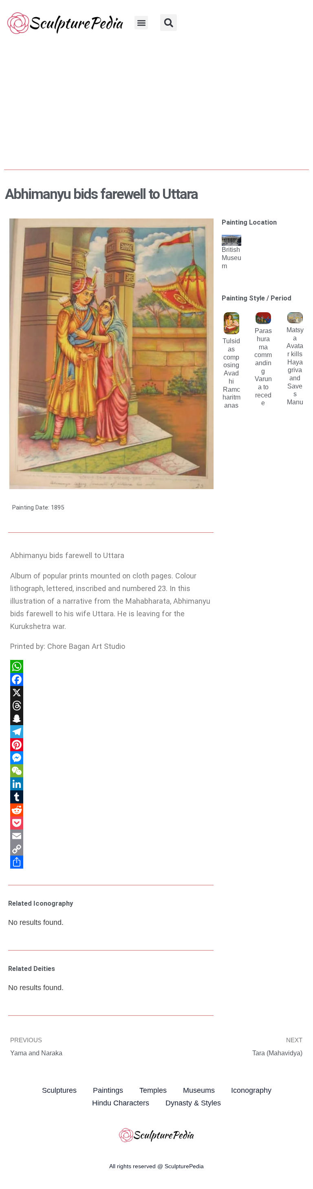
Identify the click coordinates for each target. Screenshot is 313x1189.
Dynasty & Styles (193, 1103)
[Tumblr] (111, 796)
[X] (111, 692)
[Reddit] (111, 809)
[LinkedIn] (111, 783)
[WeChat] (111, 770)
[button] (141, 22)
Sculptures (59, 1090)
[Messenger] (111, 757)
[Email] (111, 836)
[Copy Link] (111, 849)
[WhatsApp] (111, 666)
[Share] (111, 862)
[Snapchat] (111, 718)
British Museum (231, 257)
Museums (199, 1090)
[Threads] (111, 705)
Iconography (251, 1090)
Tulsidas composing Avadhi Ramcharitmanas (231, 373)
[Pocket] (111, 822)
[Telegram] (111, 731)
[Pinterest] (111, 744)
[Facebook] (111, 679)
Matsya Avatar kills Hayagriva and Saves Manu (295, 366)
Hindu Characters (120, 1103)
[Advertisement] (156, 106)
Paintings (108, 1090)
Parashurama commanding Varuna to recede (263, 366)
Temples (153, 1090)
